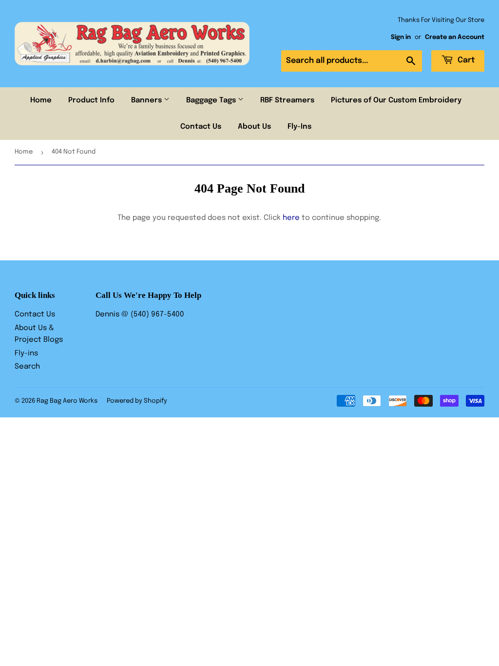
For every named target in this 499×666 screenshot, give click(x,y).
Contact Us (200, 127)
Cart (465, 60)
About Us (254, 127)
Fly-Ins (299, 127)
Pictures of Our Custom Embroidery (396, 100)
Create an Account (454, 37)
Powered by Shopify (137, 401)
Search (27, 367)
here (291, 218)
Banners (147, 100)
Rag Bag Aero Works (67, 401)
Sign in (401, 37)
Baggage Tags (212, 100)
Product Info (91, 100)
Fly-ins (26, 353)
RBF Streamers (287, 100)
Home (41, 100)
